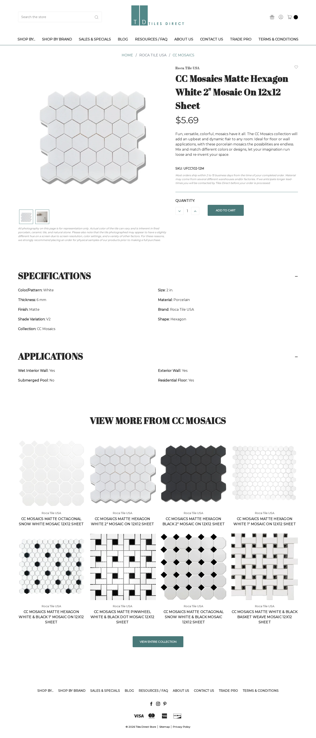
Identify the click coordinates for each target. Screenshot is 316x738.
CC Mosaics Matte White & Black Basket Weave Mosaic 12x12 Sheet (265, 617)
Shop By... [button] (26, 39)
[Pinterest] (165, 703)
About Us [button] (183, 39)
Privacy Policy (181, 726)
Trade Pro (228, 691)
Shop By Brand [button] (57, 39)
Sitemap (164, 726)
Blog (129, 691)
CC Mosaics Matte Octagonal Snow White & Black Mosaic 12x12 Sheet (194, 617)
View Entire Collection (158, 641)
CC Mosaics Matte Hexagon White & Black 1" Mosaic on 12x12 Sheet (51, 617)
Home (127, 55)
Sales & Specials (105, 691)
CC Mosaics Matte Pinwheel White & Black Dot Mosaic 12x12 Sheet (123, 617)
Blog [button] (123, 39)
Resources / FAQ (153, 691)
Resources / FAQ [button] (151, 39)
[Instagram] (158, 703)
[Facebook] (151, 703)
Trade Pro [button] (241, 39)
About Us (181, 691)
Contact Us (204, 691)
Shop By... (45, 691)
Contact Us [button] (211, 39)
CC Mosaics (183, 55)
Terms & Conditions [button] (278, 39)
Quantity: (185, 201)
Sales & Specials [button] (95, 39)
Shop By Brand (72, 691)
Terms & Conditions (261, 691)
